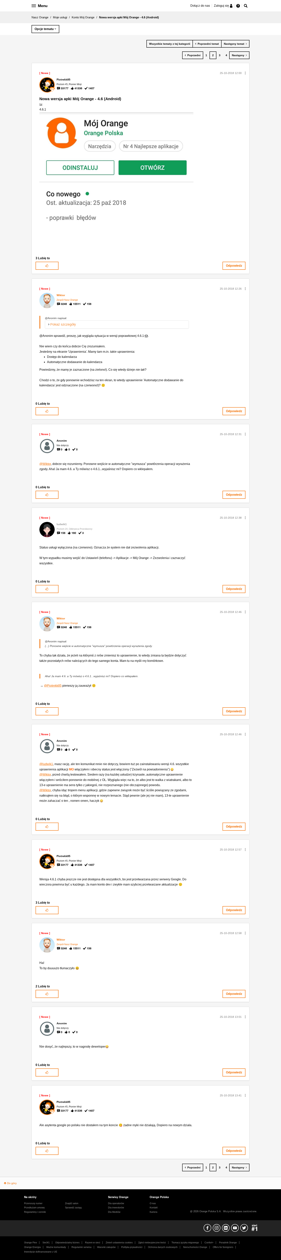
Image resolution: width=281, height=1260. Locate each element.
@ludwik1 (46, 764)
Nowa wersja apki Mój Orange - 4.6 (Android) (80, 99)
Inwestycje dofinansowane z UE (40, 1251)
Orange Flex (30, 1242)
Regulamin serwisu (81, 1247)
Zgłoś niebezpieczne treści (152, 1242)
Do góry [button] (12, 1183)
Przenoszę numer (33, 1203)
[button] (245, 73)
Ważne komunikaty (56, 1247)
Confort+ (209, 1242)
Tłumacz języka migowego (185, 1242)
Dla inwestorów (116, 1207)
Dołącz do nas (200, 5)
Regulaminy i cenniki (35, 1212)
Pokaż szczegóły (63, 324)
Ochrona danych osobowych (163, 1247)
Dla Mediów (114, 1212)
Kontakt (154, 1207)
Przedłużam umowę (34, 1207)
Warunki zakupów (106, 1247)
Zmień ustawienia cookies (119, 1242)
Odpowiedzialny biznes (67, 1242)
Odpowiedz (234, 265)
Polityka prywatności (131, 1247)
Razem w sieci (92, 1242)
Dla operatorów (116, 1203)
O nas (153, 1203)
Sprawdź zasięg (73, 1207)
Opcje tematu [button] (44, 29)
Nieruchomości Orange (195, 1247)
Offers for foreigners (223, 1247)
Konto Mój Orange (83, 17)
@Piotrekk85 (53, 685)
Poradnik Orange (228, 1242)
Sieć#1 (46, 1242)
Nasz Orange (40, 17)
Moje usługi (60, 17)
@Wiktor (45, 463)
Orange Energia (32, 1247)
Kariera (153, 1212)
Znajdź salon (71, 1203)
